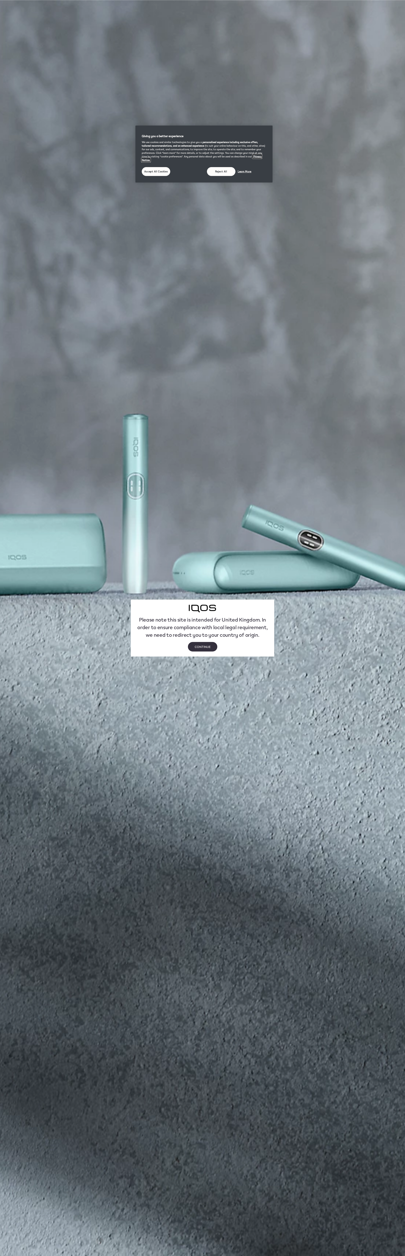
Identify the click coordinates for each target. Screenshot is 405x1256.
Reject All (221, 171)
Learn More (244, 171)
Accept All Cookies (156, 171)
